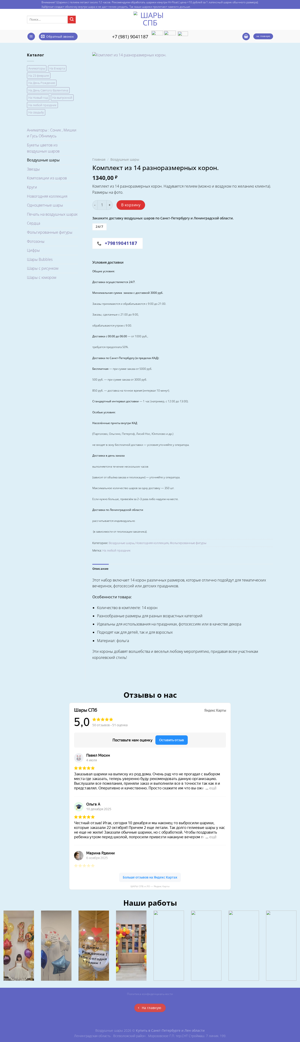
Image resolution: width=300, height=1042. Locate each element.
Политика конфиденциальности (150, 994)
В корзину (130, 204)
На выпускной (62, 97)
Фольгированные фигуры (49, 232)
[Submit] (72, 20)
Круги (32, 187)
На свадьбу (36, 112)
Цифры (33, 250)
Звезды (33, 169)
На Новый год (38, 97)
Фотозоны (36, 241)
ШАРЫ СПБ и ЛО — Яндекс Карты (150, 886)
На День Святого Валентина (48, 90)
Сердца (33, 223)
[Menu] (31, 36)
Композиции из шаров (47, 178)
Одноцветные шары (45, 205)
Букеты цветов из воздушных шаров (43, 148)
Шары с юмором (41, 277)
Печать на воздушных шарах (52, 214)
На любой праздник (42, 105)
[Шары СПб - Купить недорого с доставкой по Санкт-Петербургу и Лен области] (150, 19)
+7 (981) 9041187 (130, 36)
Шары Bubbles (39, 259)
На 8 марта (57, 68)
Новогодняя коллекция (47, 196)
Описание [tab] (100, 568)
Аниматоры (36, 68)
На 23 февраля (38, 75)
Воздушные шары (43, 160)
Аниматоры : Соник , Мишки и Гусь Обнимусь (51, 133)
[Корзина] (246, 36)
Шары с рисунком (42, 268)
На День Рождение (41, 83)
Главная (98, 159)
